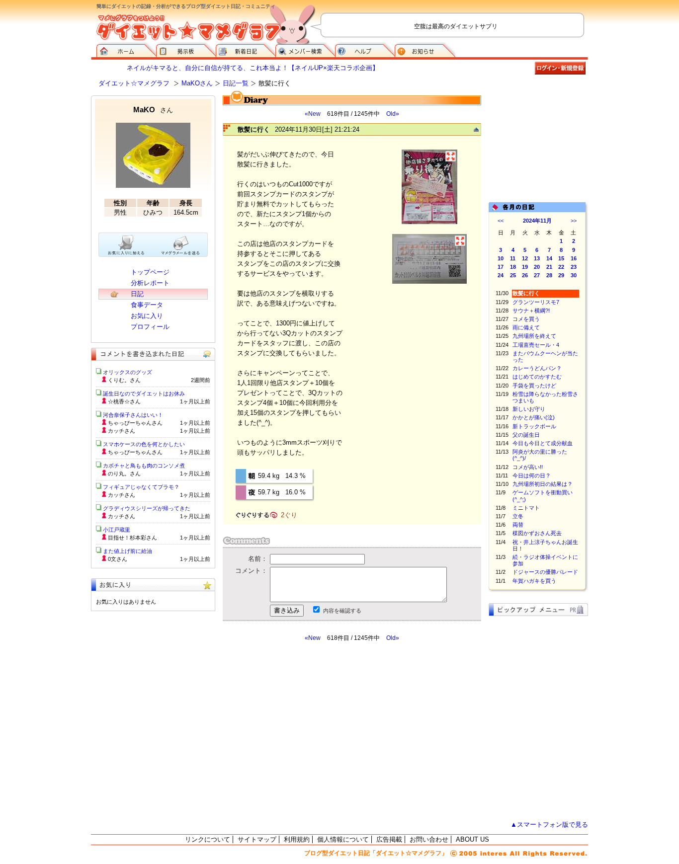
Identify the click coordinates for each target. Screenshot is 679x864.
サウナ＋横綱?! (531, 311)
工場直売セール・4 (535, 345)
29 (561, 275)
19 (525, 267)
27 (537, 275)
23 (574, 267)
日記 (137, 294)
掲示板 (186, 49)
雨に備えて (526, 327)
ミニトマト (526, 508)
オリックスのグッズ (127, 372)
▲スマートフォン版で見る (549, 824)
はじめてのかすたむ (537, 377)
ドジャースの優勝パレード (545, 572)
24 (501, 275)
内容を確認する (342, 611)
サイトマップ (257, 839)
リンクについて (207, 839)
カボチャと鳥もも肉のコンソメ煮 (144, 466)
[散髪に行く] (429, 223)
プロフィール (150, 326)
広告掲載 (389, 839)
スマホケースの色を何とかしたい (144, 444)
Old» (392, 114)
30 (574, 275)
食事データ (147, 305)
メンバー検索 (305, 49)
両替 (517, 525)
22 (561, 267)
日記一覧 (236, 83)
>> (574, 221)
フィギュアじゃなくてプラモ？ (141, 487)
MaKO (153, 109)
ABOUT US (472, 839)
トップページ (150, 272)
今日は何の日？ (531, 475)
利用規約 (297, 839)
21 (549, 267)
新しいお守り (528, 409)
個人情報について (343, 839)
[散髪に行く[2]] (429, 282)
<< (501, 221)
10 (501, 258)
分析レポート (150, 283)
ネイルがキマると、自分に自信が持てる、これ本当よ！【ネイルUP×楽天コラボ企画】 (253, 68)
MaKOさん (197, 83)
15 (561, 258)
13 (537, 258)
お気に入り (147, 315)
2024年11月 (537, 221)
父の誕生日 (526, 435)
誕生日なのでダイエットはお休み (144, 393)
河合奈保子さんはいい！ (133, 415)
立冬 (517, 516)
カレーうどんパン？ (537, 368)
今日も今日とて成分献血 (542, 443)
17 (501, 267)
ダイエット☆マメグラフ (134, 83)
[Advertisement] (316, 731)
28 (549, 275)
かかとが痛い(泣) (533, 417)
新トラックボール (534, 426)
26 (525, 275)
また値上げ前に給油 (127, 551)
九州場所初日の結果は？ (542, 484)
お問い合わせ (429, 839)
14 (549, 258)
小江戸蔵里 (116, 530)
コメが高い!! (527, 467)
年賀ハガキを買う (534, 581)
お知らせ (425, 49)
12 (525, 258)
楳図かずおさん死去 (537, 533)
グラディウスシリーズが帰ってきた (146, 508)
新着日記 (245, 49)
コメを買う (526, 319)
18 (513, 267)
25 (513, 275)
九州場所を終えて (534, 336)
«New (313, 114)
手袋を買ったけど (534, 386)
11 (512, 258)
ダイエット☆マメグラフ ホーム (126, 49)
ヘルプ (365, 49)
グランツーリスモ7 (535, 302)
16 (574, 258)
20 (537, 267)
